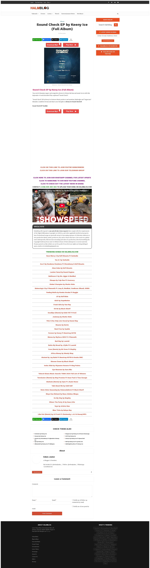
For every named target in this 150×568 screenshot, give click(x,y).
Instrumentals (35, 546)
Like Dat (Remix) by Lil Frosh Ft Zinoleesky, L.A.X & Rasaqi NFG (62, 414)
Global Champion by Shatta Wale (62, 284)
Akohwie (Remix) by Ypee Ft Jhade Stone (62, 382)
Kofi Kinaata (98, 540)
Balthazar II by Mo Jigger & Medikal (62, 276)
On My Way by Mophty (62, 398)
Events (43, 13)
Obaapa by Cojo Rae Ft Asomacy (62, 280)
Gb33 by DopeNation (62, 300)
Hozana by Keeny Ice (40, 436)
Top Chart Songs (39, 2)
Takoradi (34, 13)
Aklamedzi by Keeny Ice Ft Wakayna (44, 444)
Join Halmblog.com (108, 40)
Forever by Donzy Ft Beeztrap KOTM (62, 333)
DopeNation (101, 532)
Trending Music (99, 558)
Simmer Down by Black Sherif (62, 361)
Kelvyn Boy (102, 537)
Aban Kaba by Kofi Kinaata (62, 268)
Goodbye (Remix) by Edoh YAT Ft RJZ (62, 313)
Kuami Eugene (113, 540)
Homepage (34, 551)
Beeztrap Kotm (105, 528)
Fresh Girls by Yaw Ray (62, 305)
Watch (57, 13)
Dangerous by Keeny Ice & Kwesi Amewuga (77, 433)
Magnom (113, 544)
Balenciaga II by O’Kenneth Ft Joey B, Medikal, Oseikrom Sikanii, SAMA (62, 288)
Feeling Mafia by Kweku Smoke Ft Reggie (62, 292)
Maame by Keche (62, 325)
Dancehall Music (36, 541)
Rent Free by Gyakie (62, 329)
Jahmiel (107, 535)
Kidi (108, 537)
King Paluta (114, 537)
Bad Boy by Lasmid (62, 341)
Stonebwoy (113, 554)
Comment (35, 484)
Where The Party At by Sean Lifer (62, 402)
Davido (113, 530)
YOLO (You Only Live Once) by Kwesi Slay (62, 321)
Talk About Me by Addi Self (62, 386)
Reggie (107, 551)
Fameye (112, 532)
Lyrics (45, 2)
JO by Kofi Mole (62, 296)
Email (54, 500)
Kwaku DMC (101, 542)
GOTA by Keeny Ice (70, 436)
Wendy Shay (106, 561)
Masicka (100, 547)
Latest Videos (35, 549)
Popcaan (114, 549)
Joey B (96, 537)
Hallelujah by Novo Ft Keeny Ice (74, 444)
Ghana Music (35, 536)
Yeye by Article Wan (62, 406)
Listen (49, 13)
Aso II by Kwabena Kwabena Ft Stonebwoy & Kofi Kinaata (62, 264)
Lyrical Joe (106, 544)
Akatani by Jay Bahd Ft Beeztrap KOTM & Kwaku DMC (62, 357)
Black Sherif (114, 528)
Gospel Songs (35, 544)
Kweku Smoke (109, 542)
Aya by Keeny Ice (39, 441)
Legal (31, 2)
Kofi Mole (105, 540)
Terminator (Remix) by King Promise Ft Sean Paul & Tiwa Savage (62, 378)
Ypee (105, 563)
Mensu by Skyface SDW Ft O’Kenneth (62, 337)
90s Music (80, 13)
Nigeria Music (35, 539)
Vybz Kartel (98, 561)
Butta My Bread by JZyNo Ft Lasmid (62, 345)
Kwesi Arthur (99, 544)
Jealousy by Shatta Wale (62, 317)
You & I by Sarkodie (62, 260)
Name (34, 500)
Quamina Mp (100, 551)
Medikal (106, 547)
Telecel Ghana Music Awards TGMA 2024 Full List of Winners (62, 374)
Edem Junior (63, 33)
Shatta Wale (105, 554)
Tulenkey (108, 558)
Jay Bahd (113, 535)
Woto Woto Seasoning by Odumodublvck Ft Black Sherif (62, 390)
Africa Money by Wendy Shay (62, 353)
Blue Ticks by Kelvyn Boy (62, 410)
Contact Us (35, 556)
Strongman (100, 556)
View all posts (37, 472)
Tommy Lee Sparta (109, 556)
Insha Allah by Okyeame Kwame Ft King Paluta (62, 365)
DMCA (33, 559)
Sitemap (48, 531)
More (48, 2)
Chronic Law (99, 530)
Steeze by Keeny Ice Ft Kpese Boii (75, 438)
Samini (112, 551)
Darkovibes (107, 530)
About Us (34, 554)
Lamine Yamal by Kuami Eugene (62, 272)
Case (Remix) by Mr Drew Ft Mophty (62, 349)
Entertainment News (68, 13)
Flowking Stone (99, 535)
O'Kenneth (97, 549)
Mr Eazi (112, 547)
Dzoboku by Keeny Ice (41, 433)
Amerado (97, 528)
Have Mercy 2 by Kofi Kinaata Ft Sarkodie (62, 256)
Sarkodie (98, 554)
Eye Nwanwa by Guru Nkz (62, 369)
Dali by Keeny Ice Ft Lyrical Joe (74, 441)
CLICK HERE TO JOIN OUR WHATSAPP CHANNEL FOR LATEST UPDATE (62, 178)
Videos (114, 558)
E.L (107, 532)
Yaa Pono (113, 561)
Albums (62, 21)
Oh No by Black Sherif (62, 309)
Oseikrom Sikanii (106, 549)
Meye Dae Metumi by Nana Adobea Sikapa (62, 394)
